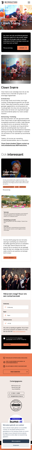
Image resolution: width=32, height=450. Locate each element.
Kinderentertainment (7, 19)
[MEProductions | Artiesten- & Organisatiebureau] (9, 2)
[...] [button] (27, 166)
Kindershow (23, 187)
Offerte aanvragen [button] (9, 257)
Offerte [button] (22, 48)
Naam (4, 312)
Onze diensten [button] (15, 372)
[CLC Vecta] (16, 405)
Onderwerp (6, 304)
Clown (15, 19)
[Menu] (28, 2)
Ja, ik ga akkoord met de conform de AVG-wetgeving (16, 338)
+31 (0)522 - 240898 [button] (15, 393)
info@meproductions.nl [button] (17, 396)
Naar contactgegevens (19, 331)
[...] (7, 184)
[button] (27, 163)
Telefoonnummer (7, 320)
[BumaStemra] (16, 422)
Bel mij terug (7, 344)
